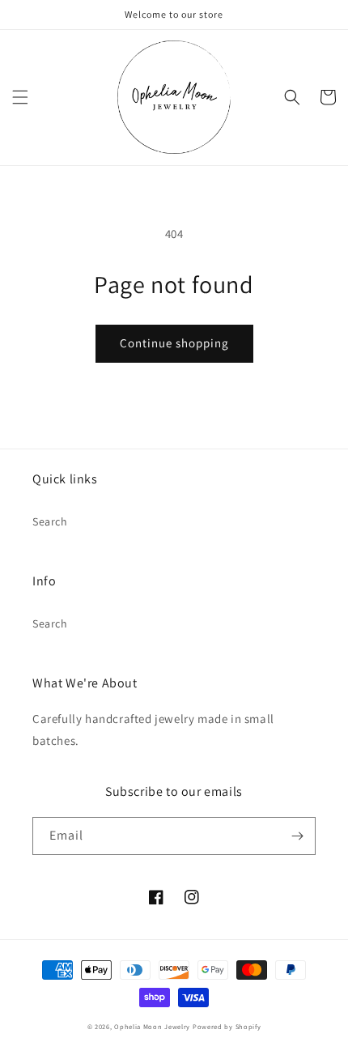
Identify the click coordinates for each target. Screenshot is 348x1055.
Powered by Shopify (227, 1026)
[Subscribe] (297, 836)
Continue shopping (174, 343)
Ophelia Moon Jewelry (152, 1026)
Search (50, 521)
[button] (20, 97)
